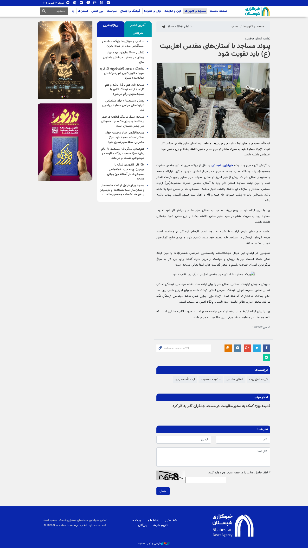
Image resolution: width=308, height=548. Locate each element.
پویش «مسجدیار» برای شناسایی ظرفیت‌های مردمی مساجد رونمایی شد (123, 105)
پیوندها (136, 520)
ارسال (163, 491)
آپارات (74, 3)
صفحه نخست (218, 11)
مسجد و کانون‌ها (195, 11)
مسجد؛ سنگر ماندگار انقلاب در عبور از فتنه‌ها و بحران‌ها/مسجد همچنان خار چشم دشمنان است (122, 121)
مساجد (234, 26)
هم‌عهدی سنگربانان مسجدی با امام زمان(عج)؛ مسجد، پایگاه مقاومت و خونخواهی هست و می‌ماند (122, 153)
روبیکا (68, 3)
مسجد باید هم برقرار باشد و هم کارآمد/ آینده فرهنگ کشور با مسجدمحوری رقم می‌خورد (124, 89)
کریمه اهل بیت (258, 379)
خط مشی (171, 520)
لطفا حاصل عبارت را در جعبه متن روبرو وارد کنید (239, 473)
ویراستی (88, 3)
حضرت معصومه (210, 379)
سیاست (112, 11)
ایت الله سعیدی (185, 379)
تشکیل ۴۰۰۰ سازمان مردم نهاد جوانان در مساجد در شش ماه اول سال (123, 57)
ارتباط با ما (153, 520)
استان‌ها (83, 11)
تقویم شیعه (160, 525)
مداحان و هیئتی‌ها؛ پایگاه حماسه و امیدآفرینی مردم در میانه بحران (123, 43)
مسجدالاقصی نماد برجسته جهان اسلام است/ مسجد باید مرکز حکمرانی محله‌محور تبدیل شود (124, 137)
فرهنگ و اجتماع (130, 11)
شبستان (243, 11)
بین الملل (97, 11)
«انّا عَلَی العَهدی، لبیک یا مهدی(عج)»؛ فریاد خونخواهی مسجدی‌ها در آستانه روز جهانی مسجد (125, 171)
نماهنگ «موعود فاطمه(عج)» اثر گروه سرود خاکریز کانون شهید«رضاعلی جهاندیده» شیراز (122, 73)
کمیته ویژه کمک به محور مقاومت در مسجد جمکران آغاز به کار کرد (221, 406)
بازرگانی (142, 525)
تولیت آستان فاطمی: (257, 38)
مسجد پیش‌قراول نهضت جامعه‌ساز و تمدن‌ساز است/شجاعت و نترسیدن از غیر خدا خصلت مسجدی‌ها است (122, 190)
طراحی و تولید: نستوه (149, 544)
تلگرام (108, 3)
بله (81, 3)
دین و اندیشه (172, 11)
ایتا (101, 3)
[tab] (138, 29)
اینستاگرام (95, 3)
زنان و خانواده (152, 11)
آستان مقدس (234, 379)
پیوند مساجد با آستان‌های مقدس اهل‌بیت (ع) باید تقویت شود (215, 50)
